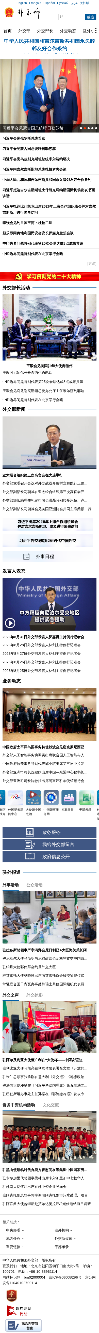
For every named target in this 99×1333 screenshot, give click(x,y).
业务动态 (12, 681)
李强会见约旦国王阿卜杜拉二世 (27, 223)
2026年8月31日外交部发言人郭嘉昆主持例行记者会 (43, 637)
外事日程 (45, 556)
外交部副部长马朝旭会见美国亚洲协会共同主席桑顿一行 (47, 509)
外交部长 (45, 31)
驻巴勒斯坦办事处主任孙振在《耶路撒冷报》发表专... (45, 1094)
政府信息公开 (56, 856)
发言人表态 (14, 570)
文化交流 (51, 1105)
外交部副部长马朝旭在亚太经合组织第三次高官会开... (45, 492)
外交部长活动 (16, 287)
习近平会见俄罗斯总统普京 (49, 43)
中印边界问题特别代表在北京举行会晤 (33, 254)
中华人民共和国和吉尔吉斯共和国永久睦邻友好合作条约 (47, 180)
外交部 (24, 31)
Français (35, 3)
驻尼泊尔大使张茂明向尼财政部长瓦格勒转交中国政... (45, 958)
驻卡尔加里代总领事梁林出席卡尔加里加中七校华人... (45, 1178)
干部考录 (62, 1247)
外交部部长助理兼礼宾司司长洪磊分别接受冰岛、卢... (45, 500)
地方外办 (13, 1239)
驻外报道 (12, 872)
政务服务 (51, 832)
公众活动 (34, 885)
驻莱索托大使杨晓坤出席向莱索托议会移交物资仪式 (43, 975)
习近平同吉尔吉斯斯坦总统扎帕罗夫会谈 (35, 169)
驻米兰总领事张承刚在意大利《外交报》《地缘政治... (45, 1077)
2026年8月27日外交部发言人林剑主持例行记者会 (42, 654)
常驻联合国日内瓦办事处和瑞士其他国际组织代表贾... (45, 984)
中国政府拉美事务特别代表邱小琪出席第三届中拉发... (45, 764)
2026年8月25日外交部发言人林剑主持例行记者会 (42, 671)
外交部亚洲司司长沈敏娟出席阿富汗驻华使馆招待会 (43, 781)
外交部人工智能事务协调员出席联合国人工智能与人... (45, 755)
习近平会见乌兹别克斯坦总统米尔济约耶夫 (41, 128)
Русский (63, 3)
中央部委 (13, 1230)
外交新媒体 (63, 1239)
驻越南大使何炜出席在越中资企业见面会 (35, 1187)
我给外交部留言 (58, 844)
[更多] (91, 264)
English (21, 3)
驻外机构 (62, 1230)
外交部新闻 (14, 409)
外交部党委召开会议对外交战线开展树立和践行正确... (45, 483)
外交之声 (11, 995)
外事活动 (11, 885)
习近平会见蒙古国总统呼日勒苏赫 (29, 149)
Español (49, 3)
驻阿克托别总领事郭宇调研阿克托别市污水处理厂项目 (45, 1195)
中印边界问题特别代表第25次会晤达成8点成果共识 (43, 243)
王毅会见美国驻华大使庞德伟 (49, 366)
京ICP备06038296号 (65, 1277)
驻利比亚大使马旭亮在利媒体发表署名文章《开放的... (45, 1068)
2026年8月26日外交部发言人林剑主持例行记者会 (42, 662)
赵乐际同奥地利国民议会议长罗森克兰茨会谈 (38, 233)
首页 (8, 31)
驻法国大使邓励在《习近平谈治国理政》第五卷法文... (45, 1085)
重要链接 (13, 1247)
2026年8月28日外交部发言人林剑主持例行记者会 (42, 645)
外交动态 (68, 31)
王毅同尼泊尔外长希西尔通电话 (27, 373)
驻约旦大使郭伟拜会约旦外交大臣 (29, 967)
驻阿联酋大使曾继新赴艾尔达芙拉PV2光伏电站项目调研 (47, 1204)
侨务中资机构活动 (19, 1105)
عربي (74, 3)
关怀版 (84, 3)
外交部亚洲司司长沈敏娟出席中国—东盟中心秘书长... (45, 772)
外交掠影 (34, 995)
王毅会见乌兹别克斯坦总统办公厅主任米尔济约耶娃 (43, 391)
